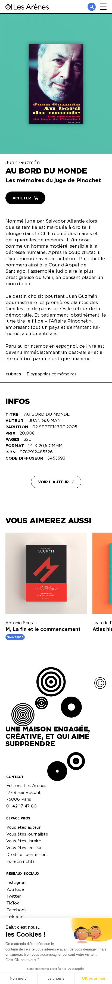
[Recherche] (92, 7)
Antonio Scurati (21, 622)
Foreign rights (20, 861)
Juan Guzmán (22, 162)
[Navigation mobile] (103, 7)
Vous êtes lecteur (24, 847)
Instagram (16, 882)
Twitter (13, 896)
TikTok (12, 903)
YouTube (15, 889)
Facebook (16, 909)
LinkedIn (14, 916)
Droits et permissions (27, 854)
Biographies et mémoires (51, 373)
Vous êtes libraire (23, 840)
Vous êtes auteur (23, 827)
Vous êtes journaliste (27, 834)
